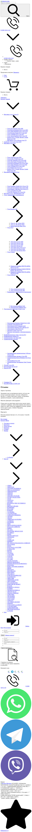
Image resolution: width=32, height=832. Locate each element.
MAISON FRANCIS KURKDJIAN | (17, 563)
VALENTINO (11, 597)
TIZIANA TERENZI (12, 593)
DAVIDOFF (10, 522)
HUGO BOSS (11, 544)
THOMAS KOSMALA (13, 590)
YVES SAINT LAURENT (14, 605)
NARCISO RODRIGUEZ (14, 575)
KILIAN (9, 552)
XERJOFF (10, 603)
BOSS (9, 504)
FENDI (9, 534)
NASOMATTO (11, 577)
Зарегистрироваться (6, 648)
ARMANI (10, 493)
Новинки (6, 427)
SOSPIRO (10, 588)
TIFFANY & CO (11, 591)
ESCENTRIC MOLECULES (15, 531)
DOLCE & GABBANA (13, 526)
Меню (7, 420)
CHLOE (9, 518)
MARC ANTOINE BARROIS (15, 566)
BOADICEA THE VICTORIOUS (16, 503)
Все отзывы (4, 419)
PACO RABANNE (12, 582)
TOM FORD (10, 594)
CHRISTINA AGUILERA (14, 519)
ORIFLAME (10, 578)
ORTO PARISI (11, 581)
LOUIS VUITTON (12, 560)
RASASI (9, 585)
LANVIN (9, 556)
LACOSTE (10, 553)
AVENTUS (10, 500)
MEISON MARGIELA (13, 562)
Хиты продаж (8, 426)
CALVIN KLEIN (12, 513)
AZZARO (10, 501)
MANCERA (10, 565)
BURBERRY (10, 507)
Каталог (3, 420)
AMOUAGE (10, 487)
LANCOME (10, 554)
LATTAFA (10, 557)
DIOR (9, 524)
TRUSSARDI (11, 596)
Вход (2, 627)
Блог (5, 612)
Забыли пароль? (9, 635)
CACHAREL (11, 512)
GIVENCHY (10, 537)
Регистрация (7, 627)
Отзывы (6, 429)
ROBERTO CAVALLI (13, 587)
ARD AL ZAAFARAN (13, 490)
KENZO (9, 550)
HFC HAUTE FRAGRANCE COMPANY (18, 543)
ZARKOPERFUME (12, 608)
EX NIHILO (10, 532)
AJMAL (9, 485)
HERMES (10, 541)
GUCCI (9, 538)
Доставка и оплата (9, 423)
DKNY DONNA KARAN (14, 525)
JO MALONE (11, 549)
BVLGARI (10, 509)
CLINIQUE (10, 521)
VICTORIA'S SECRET (13, 602)
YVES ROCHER (12, 606)
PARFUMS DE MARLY (14, 584)
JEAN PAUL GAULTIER (14, 547)
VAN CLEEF (10, 599)
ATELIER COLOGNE (13, 496)
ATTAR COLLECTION (13, 497)
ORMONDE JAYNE (13, 580)
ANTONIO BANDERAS (14, 488)
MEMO (9, 568)
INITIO (9, 546)
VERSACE (10, 600)
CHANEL (10, 516)
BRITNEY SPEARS (12, 506)
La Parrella (10, 457)
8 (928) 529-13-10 (5, 30)
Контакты (6, 424)
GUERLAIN (10, 540)
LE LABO (10, 559)
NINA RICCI (10, 574)
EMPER (9, 528)
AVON (9, 498)
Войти (27, 626)
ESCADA (10, 529)
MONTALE (10, 569)
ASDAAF (10, 494)
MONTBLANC (11, 571)
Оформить (16, 72)
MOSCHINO (10, 572)
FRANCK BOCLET (12, 535)
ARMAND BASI (12, 491)
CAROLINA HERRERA (14, 515)
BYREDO (10, 510)
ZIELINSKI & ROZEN (13, 609)
